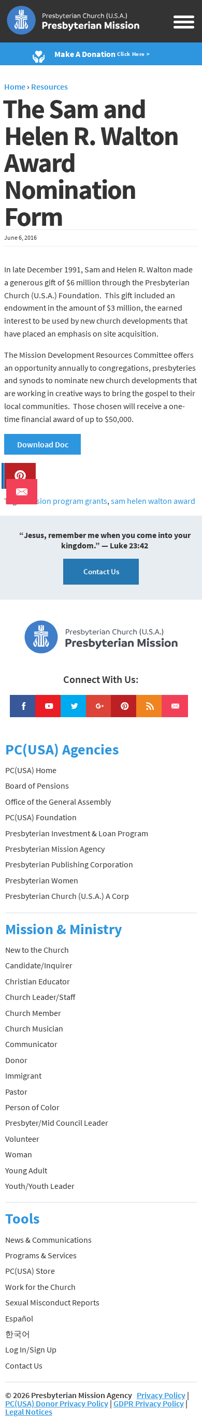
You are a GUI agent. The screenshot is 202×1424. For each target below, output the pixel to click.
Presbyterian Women (41, 880)
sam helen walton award (153, 501)
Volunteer (22, 1139)
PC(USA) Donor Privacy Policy (56, 1403)
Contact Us (101, 571)
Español (19, 1318)
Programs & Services (41, 1255)
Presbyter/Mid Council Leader (56, 1122)
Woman (18, 1154)
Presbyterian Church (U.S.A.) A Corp (67, 896)
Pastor (16, 1091)
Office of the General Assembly (58, 801)
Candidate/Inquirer (39, 965)
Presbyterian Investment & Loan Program (76, 833)
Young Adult (26, 1170)
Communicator (31, 1044)
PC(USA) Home (30, 770)
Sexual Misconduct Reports (52, 1302)
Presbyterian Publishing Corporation (69, 864)
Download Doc (42, 444)
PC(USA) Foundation (41, 817)
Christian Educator (37, 981)
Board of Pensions (37, 785)
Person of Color (32, 1107)
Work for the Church (40, 1287)
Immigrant (23, 1075)
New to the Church (37, 950)
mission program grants (65, 501)
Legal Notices (28, 1411)
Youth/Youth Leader (40, 1186)
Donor (16, 1060)
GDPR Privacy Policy (148, 1403)
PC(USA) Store (30, 1271)
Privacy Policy (161, 1395)
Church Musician (34, 1028)
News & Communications (48, 1239)
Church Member (33, 1013)
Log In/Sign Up (30, 1349)
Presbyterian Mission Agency (55, 849)
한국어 (17, 1334)
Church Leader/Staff (40, 997)
